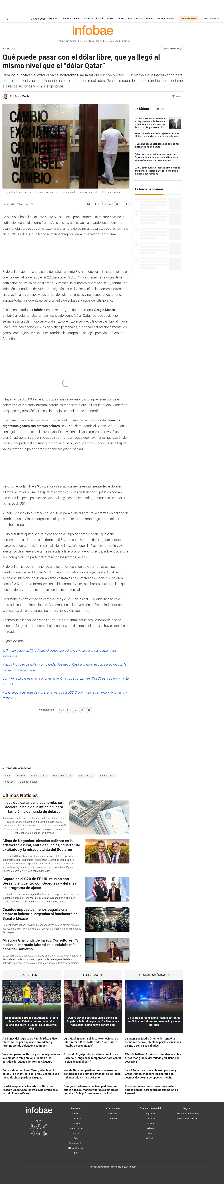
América (76, 1113)
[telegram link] (38, 1133)
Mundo (150, 18)
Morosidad (114, 41)
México (111, 18)
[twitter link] (38, 1126)
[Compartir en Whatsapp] (88, 204)
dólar (7, 775)
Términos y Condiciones (187, 1113)
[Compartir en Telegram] (117, 204)
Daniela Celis (102, 41)
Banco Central (107, 775)
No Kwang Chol (73, 41)
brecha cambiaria (62, 775)
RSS (76, 1153)
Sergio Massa (86, 775)
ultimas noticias (28, 781)
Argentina (53, 18)
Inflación (126, 41)
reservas (9, 781)
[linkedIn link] (45, 1133)
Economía (8, 48)
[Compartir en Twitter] (103, 204)
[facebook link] (32, 1126)
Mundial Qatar (39, 775)
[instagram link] (45, 1126)
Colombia (88, 18)
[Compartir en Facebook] (96, 204)
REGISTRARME (189, 18)
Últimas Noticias (166, 18)
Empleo (113, 1118)
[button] (6, 18)
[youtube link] (32, 1133)
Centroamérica (135, 18)
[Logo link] (92, 30)
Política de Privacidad (187, 1118)
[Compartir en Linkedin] (110, 204)
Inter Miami (88, 41)
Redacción (113, 1113)
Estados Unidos (71, 18)
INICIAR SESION (211, 18)
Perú (121, 18)
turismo (20, 775)
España (100, 18)
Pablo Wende (22, 96)
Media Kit (150, 1138)
